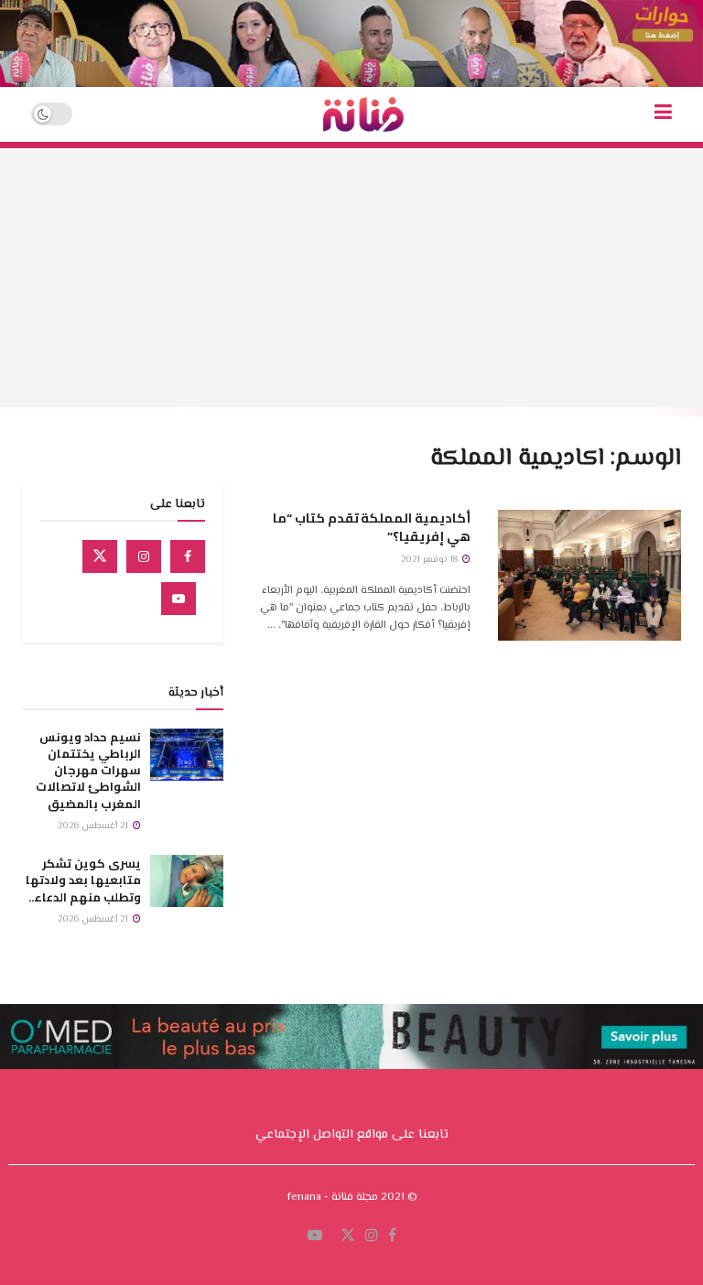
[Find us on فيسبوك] (392, 1236)
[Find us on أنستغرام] (371, 1236)
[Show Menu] (663, 114)
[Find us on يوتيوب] (315, 1236)
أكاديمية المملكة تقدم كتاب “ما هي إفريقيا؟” (371, 527)
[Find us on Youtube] (178, 598)
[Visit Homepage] (363, 114)
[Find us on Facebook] (187, 556)
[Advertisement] (351, 279)
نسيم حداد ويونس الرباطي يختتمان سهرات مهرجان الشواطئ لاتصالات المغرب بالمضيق (88, 770)
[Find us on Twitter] (99, 556)
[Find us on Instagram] (143, 556)
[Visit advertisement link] (351, 43)
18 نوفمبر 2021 (430, 560)
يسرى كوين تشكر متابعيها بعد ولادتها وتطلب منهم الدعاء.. (83, 879)
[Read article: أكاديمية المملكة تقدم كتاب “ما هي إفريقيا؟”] (589, 575)
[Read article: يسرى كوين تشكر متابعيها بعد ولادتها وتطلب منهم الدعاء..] (186, 881)
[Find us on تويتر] (348, 1236)
